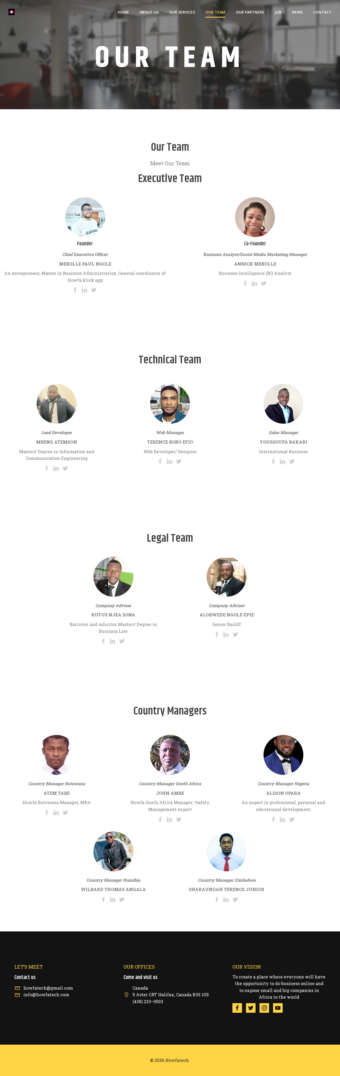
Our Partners (250, 12)
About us (149, 12)
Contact (322, 12)
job (278, 12)
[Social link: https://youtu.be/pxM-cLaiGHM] (280, 1008)
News (297, 12)
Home (123, 12)
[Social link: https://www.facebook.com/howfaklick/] (239, 1008)
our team (215, 12)
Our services (182, 12)
